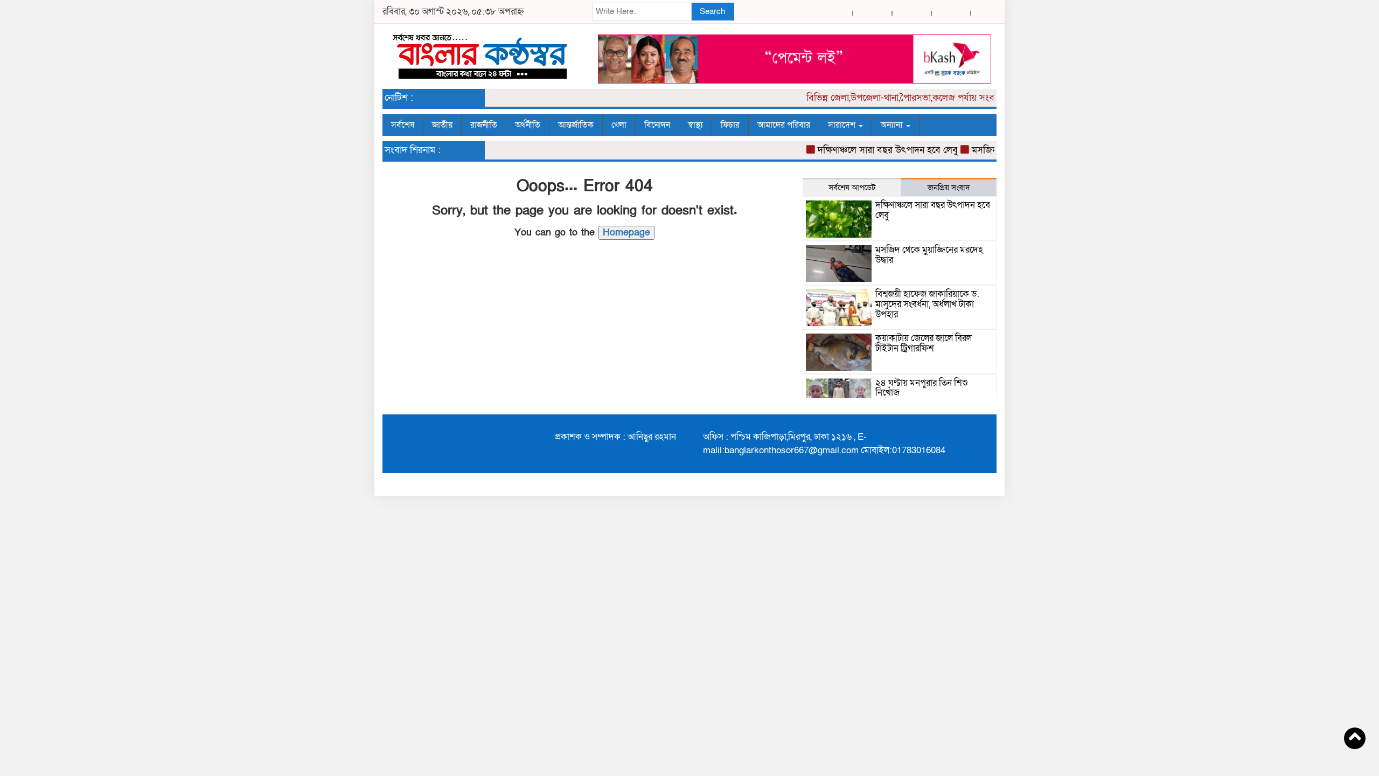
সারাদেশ (843, 125)
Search (712, 11)
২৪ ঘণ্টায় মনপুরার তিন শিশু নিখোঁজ (921, 388)
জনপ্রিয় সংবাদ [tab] (949, 187)
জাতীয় (442, 125)
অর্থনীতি (527, 125)
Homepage (626, 232)
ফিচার (730, 125)
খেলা (618, 125)
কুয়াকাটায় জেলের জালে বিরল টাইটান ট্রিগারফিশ (923, 343)
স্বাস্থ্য (695, 125)
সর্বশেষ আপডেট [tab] (851, 187)
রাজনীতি (483, 125)
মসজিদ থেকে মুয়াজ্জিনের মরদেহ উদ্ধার (929, 255)
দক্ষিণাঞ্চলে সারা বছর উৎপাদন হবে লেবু (876, 150)
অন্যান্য (893, 125)
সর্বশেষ (402, 125)
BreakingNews (963, 484)
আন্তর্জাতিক (576, 125)
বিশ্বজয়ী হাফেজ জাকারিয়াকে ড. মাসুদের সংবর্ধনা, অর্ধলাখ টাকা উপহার (927, 304)
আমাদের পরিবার (783, 125)
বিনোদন (657, 125)
